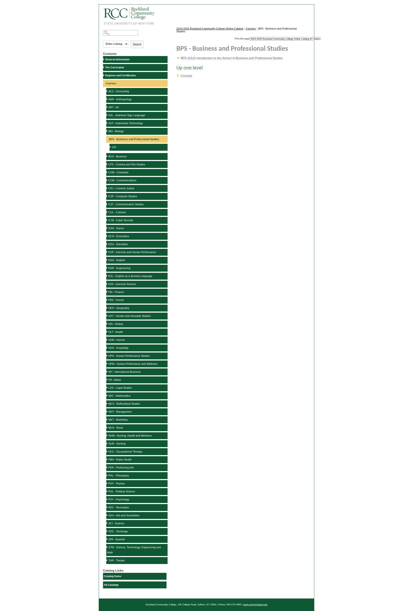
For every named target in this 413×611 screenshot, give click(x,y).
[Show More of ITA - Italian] (107, 380)
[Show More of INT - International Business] (107, 372)
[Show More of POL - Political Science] (107, 491)
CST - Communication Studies (126, 204)
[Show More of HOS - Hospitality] (107, 348)
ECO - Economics (118, 236)
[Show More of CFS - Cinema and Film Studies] (107, 164)
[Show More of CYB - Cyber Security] (107, 220)
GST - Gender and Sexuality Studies (129, 316)
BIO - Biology (116, 131)
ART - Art (113, 107)
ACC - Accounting (118, 91)
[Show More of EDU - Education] (107, 244)
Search (137, 44)
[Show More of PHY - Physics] (107, 483)
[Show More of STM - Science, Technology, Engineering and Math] (107, 547)
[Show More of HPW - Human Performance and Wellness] (107, 364)
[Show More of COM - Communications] (107, 180)
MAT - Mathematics (119, 395)
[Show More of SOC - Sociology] (107, 531)
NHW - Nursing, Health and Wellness (130, 435)
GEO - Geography (118, 308)
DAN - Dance (116, 228)
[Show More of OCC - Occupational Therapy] (107, 451)
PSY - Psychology (118, 499)
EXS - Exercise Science (122, 284)
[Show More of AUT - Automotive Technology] (107, 123)
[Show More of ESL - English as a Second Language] (107, 276)
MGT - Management (120, 411)
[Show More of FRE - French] (107, 300)
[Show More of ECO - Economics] (107, 236)
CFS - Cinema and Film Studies (126, 164)
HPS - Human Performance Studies (129, 355)
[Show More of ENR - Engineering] (107, 268)
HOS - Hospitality (118, 347)
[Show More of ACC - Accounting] (107, 91)
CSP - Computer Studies (122, 196)
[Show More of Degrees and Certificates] (104, 75)
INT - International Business (124, 371)
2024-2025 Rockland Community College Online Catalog (209, 28)
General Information (117, 59)
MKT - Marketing (118, 419)
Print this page (242, 38)
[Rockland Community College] (126, 14)
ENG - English (116, 260)
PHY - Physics (116, 483)
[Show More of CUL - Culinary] (107, 212)
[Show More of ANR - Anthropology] (107, 99)
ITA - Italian (114, 379)
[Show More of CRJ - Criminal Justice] (107, 188)
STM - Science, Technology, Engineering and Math (134, 550)
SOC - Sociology (118, 531)
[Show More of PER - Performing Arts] (107, 467)
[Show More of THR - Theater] (107, 560)
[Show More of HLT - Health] (107, 332)
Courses (111, 83)
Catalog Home (112, 576)
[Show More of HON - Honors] (107, 340)
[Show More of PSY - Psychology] (107, 499)
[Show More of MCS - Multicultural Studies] (107, 403)
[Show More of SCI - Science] (107, 523)
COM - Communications (122, 180)
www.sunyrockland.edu (255, 604)
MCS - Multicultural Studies (124, 403)
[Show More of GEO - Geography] (107, 308)
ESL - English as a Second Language (130, 276)
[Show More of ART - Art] (107, 107)
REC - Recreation (118, 507)
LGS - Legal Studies (120, 387)
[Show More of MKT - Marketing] (107, 419)
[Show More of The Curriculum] (104, 67)
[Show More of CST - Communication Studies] (107, 204)
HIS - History (115, 324)
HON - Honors (116, 340)
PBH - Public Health (120, 459)
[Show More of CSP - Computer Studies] (107, 196)
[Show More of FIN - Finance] (107, 292)
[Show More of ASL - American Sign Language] (107, 115)
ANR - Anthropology (120, 99)
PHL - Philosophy (118, 475)
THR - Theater (116, 560)
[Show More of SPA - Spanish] (107, 539)
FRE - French (116, 300)
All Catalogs (111, 584)
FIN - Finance (116, 292)
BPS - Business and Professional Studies (134, 139)
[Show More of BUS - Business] (107, 156)
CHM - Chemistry (118, 172)
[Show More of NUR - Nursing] (107, 443)
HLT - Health (115, 332)
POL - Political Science (121, 491)
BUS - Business (117, 156)
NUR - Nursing (117, 443)
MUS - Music (115, 427)
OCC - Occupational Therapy (125, 451)
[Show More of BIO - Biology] (107, 131)
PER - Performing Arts (121, 467)
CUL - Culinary (117, 212)
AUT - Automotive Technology (125, 123)
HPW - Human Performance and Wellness (132, 363)
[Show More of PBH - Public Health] (107, 459)
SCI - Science (116, 523)
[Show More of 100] (110, 147)
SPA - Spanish (116, 539)
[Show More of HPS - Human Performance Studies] (107, 356)
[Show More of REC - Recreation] (107, 507)
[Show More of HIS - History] (107, 324)
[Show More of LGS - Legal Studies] (107, 388)
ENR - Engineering (119, 268)
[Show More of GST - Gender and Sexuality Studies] (107, 316)
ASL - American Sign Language (126, 115)
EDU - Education (118, 244)
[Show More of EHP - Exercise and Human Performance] (107, 252)
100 (114, 147)
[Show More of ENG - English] (107, 260)
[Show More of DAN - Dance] (107, 228)
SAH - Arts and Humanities (123, 515)
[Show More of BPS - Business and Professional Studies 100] (107, 139)
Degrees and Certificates (120, 75)
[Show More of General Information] (104, 59)
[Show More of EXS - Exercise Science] (107, 284)
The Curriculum (114, 67)
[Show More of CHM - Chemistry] (107, 172)
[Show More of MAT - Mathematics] (107, 395)
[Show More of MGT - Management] (107, 411)
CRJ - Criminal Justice (121, 188)
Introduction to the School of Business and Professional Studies (232, 58)
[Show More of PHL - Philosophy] (107, 475)
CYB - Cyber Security (120, 220)
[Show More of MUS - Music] (107, 427)
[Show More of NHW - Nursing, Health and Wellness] (107, 435)
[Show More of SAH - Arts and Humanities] (107, 515)
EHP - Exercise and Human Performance (132, 252)
